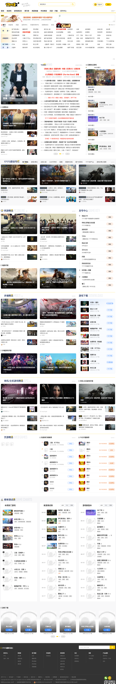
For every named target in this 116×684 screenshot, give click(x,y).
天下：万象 (79, 35)
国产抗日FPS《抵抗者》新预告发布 (73, 77)
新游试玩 (20, 669)
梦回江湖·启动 (110, 47)
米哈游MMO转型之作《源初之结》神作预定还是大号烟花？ (62, 89)
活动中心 (76, 669)
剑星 (98, 44)
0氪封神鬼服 (26, 32)
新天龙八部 (47, 29)
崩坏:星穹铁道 (48, 38)
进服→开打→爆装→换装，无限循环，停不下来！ (62, 98)
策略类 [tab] (59, 25)
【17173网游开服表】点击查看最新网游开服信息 (59, 118)
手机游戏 (48, 663)
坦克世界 (99, 32)
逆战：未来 (79, 38)
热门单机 (5, 44)
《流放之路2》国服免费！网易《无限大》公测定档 (61, 69)
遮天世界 (58, 41)
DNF (33, 666)
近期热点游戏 (92, 65)
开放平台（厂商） (107, 669)
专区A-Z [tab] (112, 25)
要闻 (2, 11)
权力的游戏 (36, 47)
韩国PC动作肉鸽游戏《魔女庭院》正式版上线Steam (60, 127)
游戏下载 (83, 306)
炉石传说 (34, 674)
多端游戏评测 (6, 361)
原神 (98, 38)
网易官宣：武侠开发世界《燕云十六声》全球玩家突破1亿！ (62, 135)
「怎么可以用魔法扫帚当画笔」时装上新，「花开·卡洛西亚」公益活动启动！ (52, 352)
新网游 (19, 663)
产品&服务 (105, 663)
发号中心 (63, 11)
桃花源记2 (109, 32)
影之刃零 (35, 44)
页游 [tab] (17, 25)
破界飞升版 (71, 47)
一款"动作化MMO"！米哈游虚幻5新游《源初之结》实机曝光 (13, 343)
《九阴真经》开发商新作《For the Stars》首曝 (61, 74)
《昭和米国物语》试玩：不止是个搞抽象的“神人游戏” (13, 198)
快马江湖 (70, 41)
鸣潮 (23, 35)
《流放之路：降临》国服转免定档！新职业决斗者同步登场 (62, 147)
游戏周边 (76, 671)
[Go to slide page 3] (63, 153)
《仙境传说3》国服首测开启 (53, 71)
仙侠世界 (70, 29)
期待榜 (19, 674)
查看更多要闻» (78, 65)
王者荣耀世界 (15, 35)
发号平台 (105, 666)
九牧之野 (58, 35)
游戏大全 (62, 666)
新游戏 (9, 11)
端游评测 (5, 276)
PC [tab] (67, 516)
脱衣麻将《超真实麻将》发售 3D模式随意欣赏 (58, 86)
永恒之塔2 (36, 32)
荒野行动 (35, 35)
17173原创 (91, 666)
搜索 (72, 4)
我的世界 (25, 47)
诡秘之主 (14, 41)
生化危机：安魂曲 (61, 44)
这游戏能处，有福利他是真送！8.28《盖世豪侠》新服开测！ (13, 267)
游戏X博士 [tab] (34, 162)
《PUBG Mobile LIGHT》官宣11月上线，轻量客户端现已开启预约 (13, 334)
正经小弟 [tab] (43, 162)
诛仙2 (107, 38)
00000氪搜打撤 (89, 47)
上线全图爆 (59, 47)
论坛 (104, 671)
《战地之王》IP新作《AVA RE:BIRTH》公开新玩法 (13, 249)
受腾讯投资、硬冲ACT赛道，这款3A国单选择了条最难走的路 (91, 437)
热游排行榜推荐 (46, 448)
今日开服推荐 (84, 448)
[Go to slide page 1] (60, 153)
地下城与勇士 (15, 29)
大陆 (8, 669)
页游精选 (8, 448)
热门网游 (34, 663)
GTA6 (13, 44)
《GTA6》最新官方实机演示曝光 (69, 71)
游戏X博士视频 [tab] (101, 162)
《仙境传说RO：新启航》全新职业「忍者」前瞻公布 (60, 91)
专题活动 (91, 669)
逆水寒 (108, 29)
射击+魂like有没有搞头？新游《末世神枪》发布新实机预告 (52, 437)
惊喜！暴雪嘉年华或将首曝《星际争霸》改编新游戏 (60, 112)
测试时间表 (63, 669)
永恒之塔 (99, 29)
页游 (51, 11)
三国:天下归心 (26, 38)
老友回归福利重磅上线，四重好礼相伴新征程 (91, 198)
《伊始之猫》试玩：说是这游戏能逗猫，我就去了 (52, 428)
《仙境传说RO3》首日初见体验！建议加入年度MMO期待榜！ (63, 145)
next (35, 84)
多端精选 (8, 306)
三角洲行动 (71, 35)
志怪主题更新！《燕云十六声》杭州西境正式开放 (59, 124)
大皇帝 (13, 47)
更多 (112, 11)
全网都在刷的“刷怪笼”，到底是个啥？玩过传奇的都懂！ (61, 142)
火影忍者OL (100, 47)
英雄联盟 (34, 677)
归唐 (86, 44)
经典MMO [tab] (45, 25)
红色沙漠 (25, 44)
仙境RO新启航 (48, 35)
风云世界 (14, 38)
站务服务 (76, 666)
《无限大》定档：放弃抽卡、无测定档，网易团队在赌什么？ (13, 142)
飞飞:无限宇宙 (110, 41)
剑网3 (69, 32)
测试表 (19, 666)
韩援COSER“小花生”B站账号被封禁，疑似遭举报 (13, 151)
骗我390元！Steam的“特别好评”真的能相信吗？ (13, 419)
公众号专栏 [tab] (53, 162)
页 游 (5, 47)
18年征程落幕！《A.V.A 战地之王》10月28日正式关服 (13, 258)
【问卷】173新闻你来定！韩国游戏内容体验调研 (59, 138)
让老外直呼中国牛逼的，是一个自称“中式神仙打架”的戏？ (61, 101)
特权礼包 (62, 677)
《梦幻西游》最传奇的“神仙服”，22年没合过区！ (52, 198)
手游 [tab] (72, 516)
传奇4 (99, 35)
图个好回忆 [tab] (79, 162)
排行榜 (26, 11)
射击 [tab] (52, 25)
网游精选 (8, 221)
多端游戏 (5, 38)
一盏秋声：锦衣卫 (49, 44)
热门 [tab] (4, 25)
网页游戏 (62, 663)
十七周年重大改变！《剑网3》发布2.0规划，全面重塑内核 (62, 80)
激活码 (19, 671)
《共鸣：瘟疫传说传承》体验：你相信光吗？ (13, 189)
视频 (90, 663)
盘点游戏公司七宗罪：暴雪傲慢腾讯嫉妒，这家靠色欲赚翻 (62, 106)
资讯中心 (5, 663)
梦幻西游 (35, 29)
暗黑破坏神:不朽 (90, 38)
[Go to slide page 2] (62, 153)
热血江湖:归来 (48, 41)
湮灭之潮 (108, 44)
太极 (77, 29)
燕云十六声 (88, 35)
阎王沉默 (78, 47)
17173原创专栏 (11, 162)
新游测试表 (48, 516)
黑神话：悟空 (80, 44)
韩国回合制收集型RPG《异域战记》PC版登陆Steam (52, 334)
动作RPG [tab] (24, 25)
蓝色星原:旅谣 (89, 41)
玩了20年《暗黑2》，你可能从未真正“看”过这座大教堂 (60, 130)
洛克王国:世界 (37, 41)
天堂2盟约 (100, 41)
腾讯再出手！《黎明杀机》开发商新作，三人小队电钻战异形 (52, 258)
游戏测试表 (18, 11)
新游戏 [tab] (10, 25)
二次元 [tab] (66, 25)
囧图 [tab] (61, 162)
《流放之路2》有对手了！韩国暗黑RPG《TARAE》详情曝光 (62, 132)
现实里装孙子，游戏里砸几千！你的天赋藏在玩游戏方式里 (62, 94)
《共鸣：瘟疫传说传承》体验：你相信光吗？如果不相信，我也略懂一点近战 (91, 419)
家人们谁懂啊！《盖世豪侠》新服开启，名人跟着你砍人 (91, 189)
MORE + (113, 65)
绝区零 (69, 38)
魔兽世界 (25, 29)
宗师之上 (25, 41)
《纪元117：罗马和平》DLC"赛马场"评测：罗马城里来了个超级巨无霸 (90, 428)
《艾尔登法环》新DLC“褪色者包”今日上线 (52, 418)
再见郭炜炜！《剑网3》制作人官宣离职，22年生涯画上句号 (13, 133)
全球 (4, 669)
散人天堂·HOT (48, 47)
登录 (108, 4)
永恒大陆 (108, 35)
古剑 (69, 44)
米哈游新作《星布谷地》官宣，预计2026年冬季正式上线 (52, 343)
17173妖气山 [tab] (90, 162)
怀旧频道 (44, 11)
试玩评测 (62, 671)
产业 (4, 666)
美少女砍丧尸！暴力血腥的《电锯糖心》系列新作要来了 (61, 109)
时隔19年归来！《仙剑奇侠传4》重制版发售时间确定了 (13, 437)
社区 (75, 663)
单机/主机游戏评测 (86, 391)
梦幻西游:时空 (37, 38)
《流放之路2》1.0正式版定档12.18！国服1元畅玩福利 (60, 83)
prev (3, 84)
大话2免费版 (59, 32)
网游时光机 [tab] (69, 162)
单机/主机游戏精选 (13, 391)
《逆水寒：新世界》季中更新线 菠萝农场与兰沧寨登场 (52, 249)
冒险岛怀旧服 (15, 32)
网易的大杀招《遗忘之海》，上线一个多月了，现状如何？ (61, 150)
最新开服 (62, 674)
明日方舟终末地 (60, 38)
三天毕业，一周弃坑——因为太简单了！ (51, 266)
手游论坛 (48, 666)
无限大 (78, 41)
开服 (56, 11)
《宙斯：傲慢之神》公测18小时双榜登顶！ (52, 77)
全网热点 (5, 107)
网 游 (5, 31)
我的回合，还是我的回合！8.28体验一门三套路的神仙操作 (13, 352)
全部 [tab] (62, 516)
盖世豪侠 (87, 29)
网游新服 (35, 11)
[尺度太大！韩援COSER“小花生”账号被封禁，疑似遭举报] (19, 84)
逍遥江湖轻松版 (48, 32)
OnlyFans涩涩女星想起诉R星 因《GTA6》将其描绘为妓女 (62, 104)
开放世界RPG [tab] (34, 25)
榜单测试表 (9, 510)
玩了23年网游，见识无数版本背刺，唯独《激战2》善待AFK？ (63, 115)
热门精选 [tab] (25, 162)
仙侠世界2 (79, 32)
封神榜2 (87, 32)
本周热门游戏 (10, 516)
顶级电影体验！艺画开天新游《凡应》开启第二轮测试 (60, 121)
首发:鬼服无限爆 (61, 29)
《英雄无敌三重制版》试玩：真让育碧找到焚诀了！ (13, 428)
